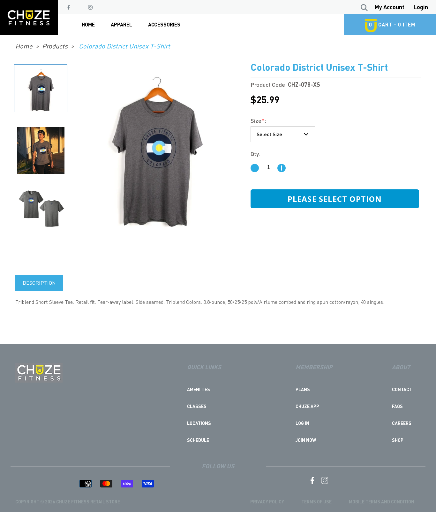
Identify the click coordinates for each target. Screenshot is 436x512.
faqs (397, 406)
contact (402, 389)
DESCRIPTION (39, 282)
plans (303, 389)
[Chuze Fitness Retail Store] (39, 380)
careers (401, 423)
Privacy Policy (267, 501)
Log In (302, 423)
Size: (258, 120)
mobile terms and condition (381, 501)
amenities (198, 389)
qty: (255, 153)
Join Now (306, 440)
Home (24, 46)
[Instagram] (90, 7)
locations (199, 423)
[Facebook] (68, 7)
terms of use (316, 501)
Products (55, 46)
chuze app (307, 406)
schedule (198, 440)
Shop (397, 440)
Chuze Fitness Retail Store (88, 501)
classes (197, 406)
